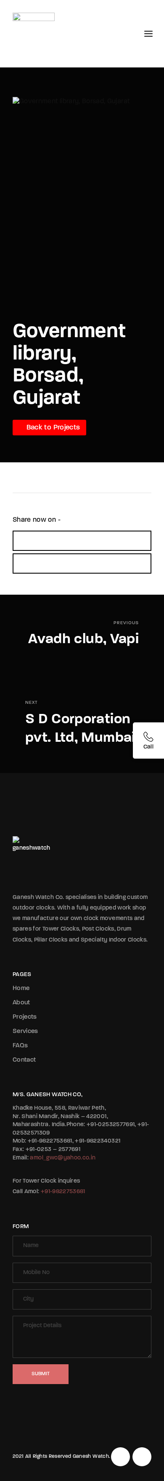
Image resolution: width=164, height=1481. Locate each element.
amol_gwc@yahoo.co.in (62, 1158)
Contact (24, 1060)
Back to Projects (52, 427)
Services (25, 1031)
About (21, 1003)
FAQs (20, 1046)
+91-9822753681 (63, 1192)
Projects (25, 1017)
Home (21, 988)
